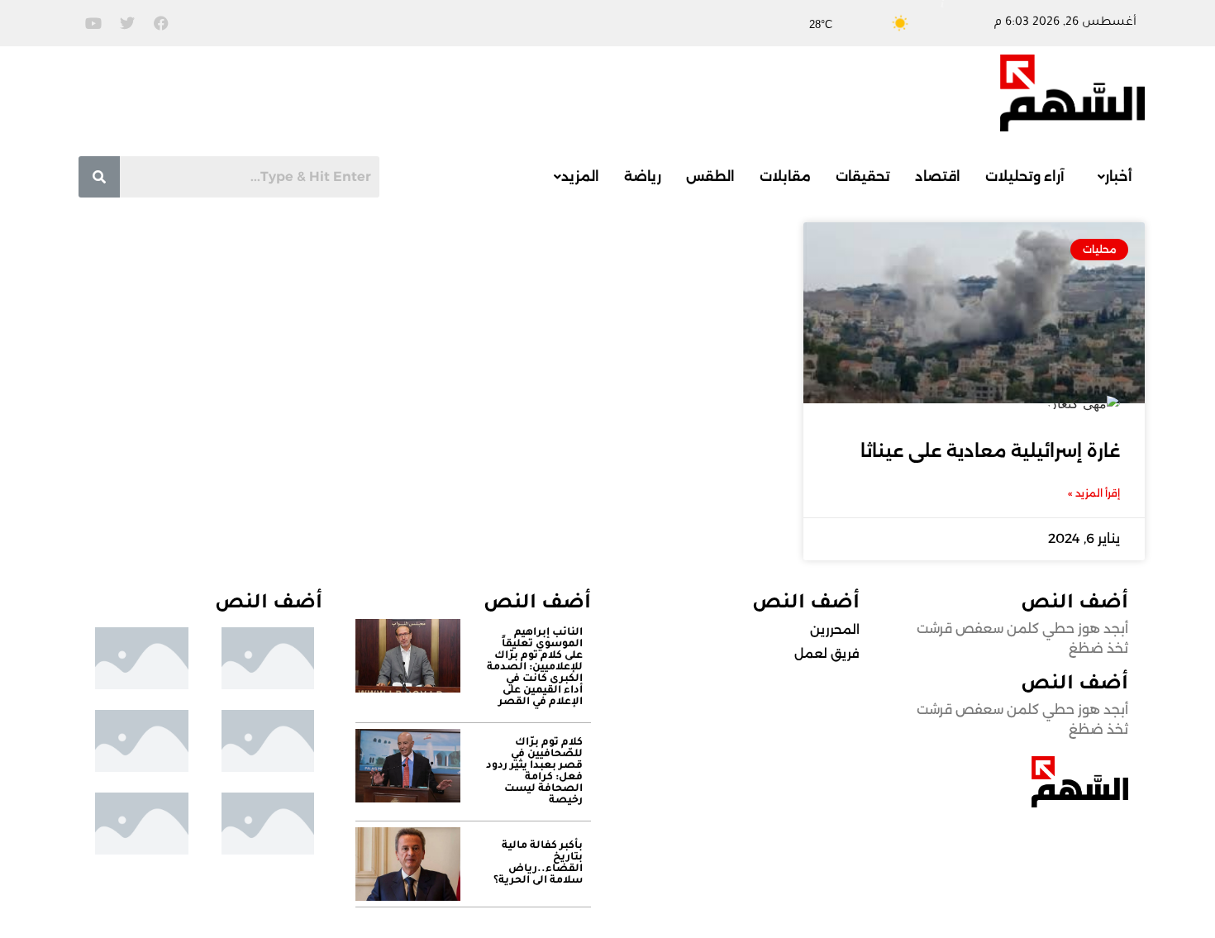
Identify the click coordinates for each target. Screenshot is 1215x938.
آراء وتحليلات (1025, 176)
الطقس (710, 176)
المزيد (580, 176)
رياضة (642, 176)
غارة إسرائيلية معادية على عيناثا (990, 450)
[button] (1111, 177)
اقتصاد (937, 176)
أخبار (1118, 176)
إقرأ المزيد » (1094, 493)
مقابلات (785, 176)
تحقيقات (863, 176)
